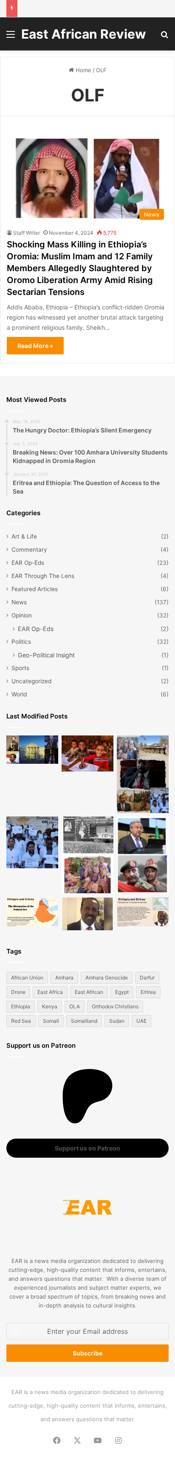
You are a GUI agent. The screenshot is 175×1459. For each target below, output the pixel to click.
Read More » (35, 345)
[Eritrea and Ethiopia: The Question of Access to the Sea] (143, 912)
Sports (20, 668)
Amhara (64, 977)
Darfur (147, 977)
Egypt (122, 992)
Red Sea (21, 1021)
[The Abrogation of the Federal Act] (32, 912)
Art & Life (24, 536)
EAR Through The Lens (42, 575)
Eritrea (148, 992)
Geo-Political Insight (46, 655)
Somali (51, 1021)
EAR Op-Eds (27, 562)
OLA (74, 1006)
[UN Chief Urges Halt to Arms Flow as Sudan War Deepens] (143, 855)
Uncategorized (31, 681)
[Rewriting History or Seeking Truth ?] (87, 914)
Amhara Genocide (106, 977)
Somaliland (84, 1021)
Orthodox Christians (115, 1006)
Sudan (116, 1021)
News (19, 602)
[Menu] (10, 37)
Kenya (49, 1006)
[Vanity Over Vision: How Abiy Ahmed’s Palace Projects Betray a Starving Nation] (143, 774)
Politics (21, 641)
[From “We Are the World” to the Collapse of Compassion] (87, 855)
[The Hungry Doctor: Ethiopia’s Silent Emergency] (32, 842)
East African (89, 992)
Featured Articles (34, 589)
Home (82, 70)
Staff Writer (26, 233)
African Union (27, 977)
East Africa (50, 992)
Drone (18, 992)
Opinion (21, 615)
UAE (141, 1021)
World (19, 694)
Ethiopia (20, 1006)
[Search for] (164, 37)
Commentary (29, 549)
